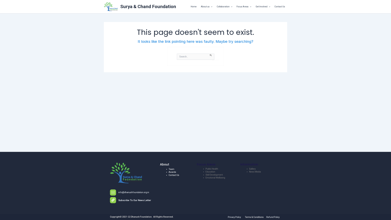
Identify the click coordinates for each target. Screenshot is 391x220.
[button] (211, 6)
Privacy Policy (234, 217)
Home (194, 6)
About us (205, 6)
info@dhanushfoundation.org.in (133, 192)
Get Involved (261, 6)
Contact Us (279, 6)
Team (171, 169)
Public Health (212, 169)
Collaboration (223, 6)
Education (210, 171)
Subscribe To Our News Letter (134, 200)
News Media (255, 171)
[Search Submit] (211, 55)
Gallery (252, 169)
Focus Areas (242, 6)
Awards (172, 172)
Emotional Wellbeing (215, 177)
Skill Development (214, 175)
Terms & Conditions (254, 217)
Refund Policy (273, 217)
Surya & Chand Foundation (148, 6)
